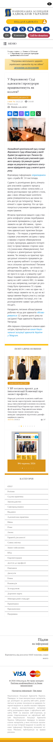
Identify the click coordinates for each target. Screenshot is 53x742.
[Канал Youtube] (30, 29)
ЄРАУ (10, 487)
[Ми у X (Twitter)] (22, 29)
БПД (9, 553)
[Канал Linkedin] (38, 29)
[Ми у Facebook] (14, 29)
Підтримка (12, 614)
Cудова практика (15, 497)
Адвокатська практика (18, 517)
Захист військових (15, 548)
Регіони (11, 492)
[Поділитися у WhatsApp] (32, 113)
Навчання (12, 568)
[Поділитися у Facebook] (9, 113)
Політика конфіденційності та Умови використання (26, 684)
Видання (11, 512)
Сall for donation (39, 36)
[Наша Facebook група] (6, 29)
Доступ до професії (16, 563)
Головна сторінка (13, 51)
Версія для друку (19, 107)
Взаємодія (12, 584)
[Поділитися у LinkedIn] (15, 113)
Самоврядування (15, 507)
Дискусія (11, 573)
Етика (10, 578)
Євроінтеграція (14, 558)
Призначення (13, 609)
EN (7, 35)
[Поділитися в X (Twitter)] (38, 113)
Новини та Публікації (30, 51)
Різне (9, 527)
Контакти (19, 35)
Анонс (10, 533)
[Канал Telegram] (46, 29)
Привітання (13, 604)
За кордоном (13, 589)
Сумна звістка (14, 543)
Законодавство (14, 502)
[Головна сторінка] (26, 13)
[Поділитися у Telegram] (27, 113)
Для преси (37, 691)
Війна (10, 522)
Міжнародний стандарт (18, 599)
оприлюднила (39, 175)
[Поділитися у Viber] (21, 113)
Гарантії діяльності (16, 538)
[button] (26, 64)
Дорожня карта (14, 594)
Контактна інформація (22, 691)
